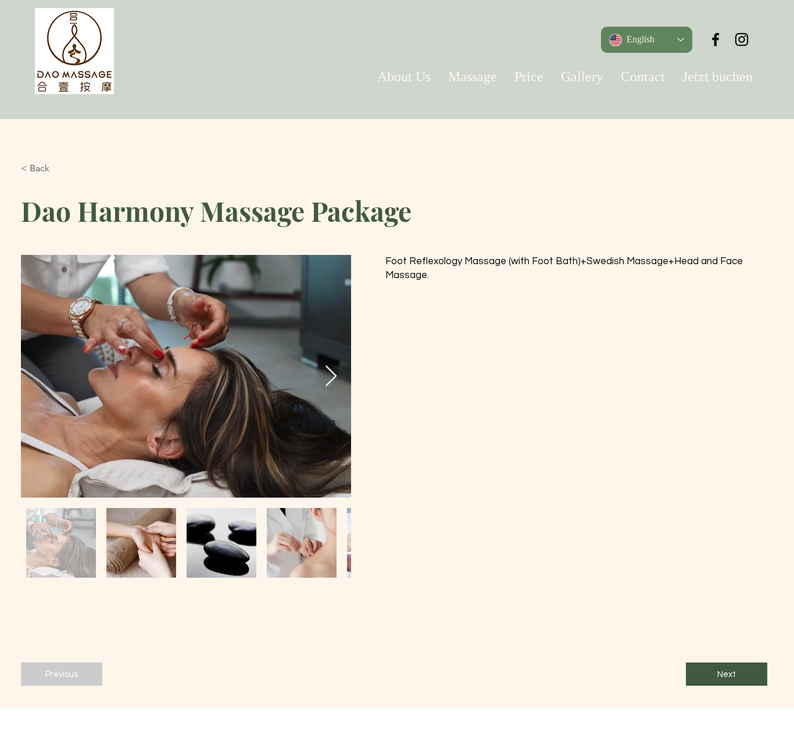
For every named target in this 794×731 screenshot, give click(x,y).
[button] (59, 168)
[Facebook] (715, 39)
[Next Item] (331, 376)
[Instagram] (741, 39)
